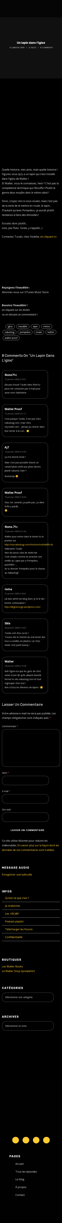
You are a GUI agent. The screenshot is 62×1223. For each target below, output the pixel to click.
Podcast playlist (14, 921)
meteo (46, 326)
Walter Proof (13, 409)
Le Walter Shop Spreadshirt (18, 971)
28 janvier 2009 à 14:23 (15, 627)
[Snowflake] (15, 1140)
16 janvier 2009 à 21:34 (15, 531)
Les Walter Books (12, 966)
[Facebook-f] (26, 1140)
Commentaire (10, 726)
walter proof (11, 337)
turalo (39, 332)
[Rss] (46, 1140)
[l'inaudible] (10, 8)
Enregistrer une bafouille (17, 874)
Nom (5, 772)
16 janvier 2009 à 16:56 (15, 497)
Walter (9, 661)
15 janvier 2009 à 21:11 (15, 413)
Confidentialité (13, 937)
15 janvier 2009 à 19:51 (15, 379)
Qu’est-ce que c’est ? (17, 898)
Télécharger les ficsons (19, 929)
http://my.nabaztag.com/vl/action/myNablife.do (29, 544)
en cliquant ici (48, 236)
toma (8, 589)
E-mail (6, 791)
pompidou (25, 332)
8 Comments (46, 47)
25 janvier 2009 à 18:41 (15, 593)
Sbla (7, 623)
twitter (51, 332)
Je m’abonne (12, 906)
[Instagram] (36, 1140)
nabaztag (9, 332)
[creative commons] (12, 1045)
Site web (6, 809)
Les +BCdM (12, 913)
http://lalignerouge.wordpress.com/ (23, 606)
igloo (10, 326)
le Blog (32, 47)
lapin (35, 326)
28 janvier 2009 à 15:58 (15, 665)
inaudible (22, 326)
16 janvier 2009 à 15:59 (15, 451)
